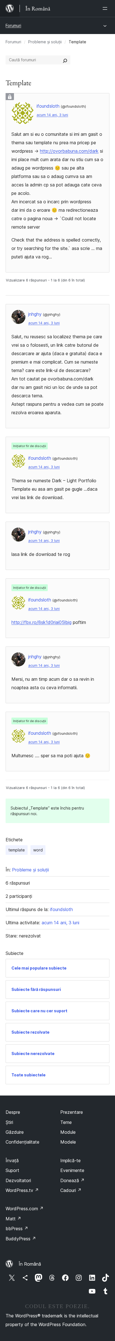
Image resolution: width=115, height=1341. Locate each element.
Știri (9, 1122)
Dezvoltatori (18, 1180)
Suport (12, 1170)
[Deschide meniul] (106, 8)
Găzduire (15, 1132)
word (38, 850)
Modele (68, 1142)
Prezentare (71, 1112)
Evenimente (72, 1170)
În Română (30, 1264)
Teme (66, 1122)
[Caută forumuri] (65, 59)
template (16, 850)
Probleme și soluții (45, 41)
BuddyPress (21, 1238)
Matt (13, 1218)
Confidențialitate (22, 1142)
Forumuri (13, 25)
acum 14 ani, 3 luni (52, 115)
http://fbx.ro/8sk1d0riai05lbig (41, 622)
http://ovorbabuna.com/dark (69, 151)
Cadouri (71, 1190)
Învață (12, 1160)
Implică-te (70, 1160)
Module (68, 1132)
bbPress (17, 1228)
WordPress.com (25, 1208)
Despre (13, 1112)
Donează (72, 1180)
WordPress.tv (22, 1190)
